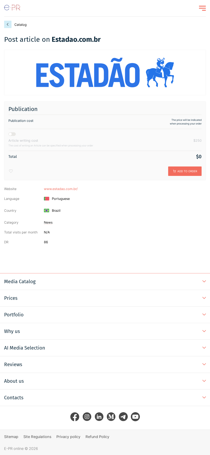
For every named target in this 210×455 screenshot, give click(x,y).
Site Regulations (37, 437)
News (48, 222)
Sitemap (11, 437)
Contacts (13, 398)
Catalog (20, 25)
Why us (12, 331)
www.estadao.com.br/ (61, 189)
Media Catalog (19, 281)
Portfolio (14, 315)
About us (14, 381)
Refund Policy (97, 437)
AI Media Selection (24, 348)
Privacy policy (68, 437)
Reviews (13, 364)
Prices (10, 298)
